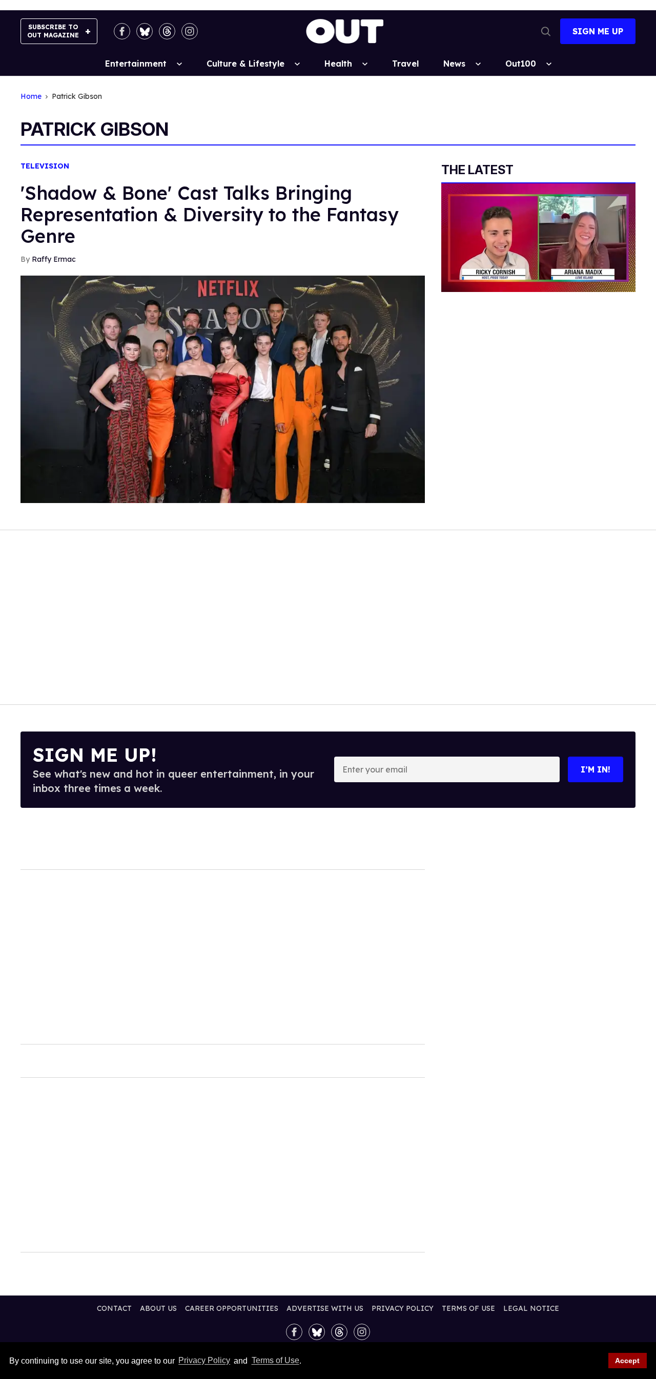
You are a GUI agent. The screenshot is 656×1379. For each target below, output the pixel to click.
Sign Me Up (597, 31)
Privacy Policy (204, 1360)
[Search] (546, 31)
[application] (538, 237)
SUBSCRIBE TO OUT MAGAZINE (53, 31)
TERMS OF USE (468, 1308)
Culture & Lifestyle (245, 63)
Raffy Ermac (54, 259)
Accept (627, 1360)
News (454, 63)
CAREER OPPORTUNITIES (231, 1308)
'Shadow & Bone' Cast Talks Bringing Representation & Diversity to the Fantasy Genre (209, 214)
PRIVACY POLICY (403, 1308)
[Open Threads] (167, 31)
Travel (405, 63)
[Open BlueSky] (144, 31)
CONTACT (114, 1308)
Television (44, 166)
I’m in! (595, 769)
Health (338, 63)
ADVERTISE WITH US (324, 1308)
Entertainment (136, 63)
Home (31, 96)
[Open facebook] (122, 31)
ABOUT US (158, 1308)
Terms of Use (275, 1360)
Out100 (520, 63)
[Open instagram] (189, 31)
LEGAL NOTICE (531, 1308)
